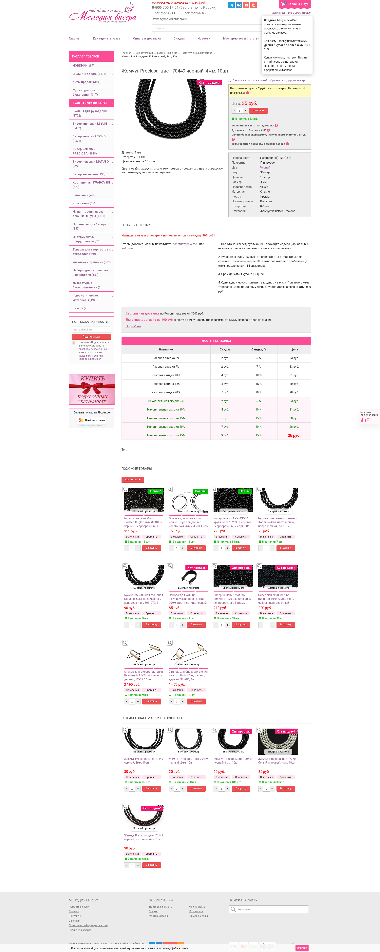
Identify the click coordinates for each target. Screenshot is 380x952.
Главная (74, 38)
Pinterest (253, 5)
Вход (291, 12)
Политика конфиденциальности (88, 925)
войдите (127, 248)
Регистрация (303, 12)
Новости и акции (79, 906)
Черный (265, 167)
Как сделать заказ (106, 38)
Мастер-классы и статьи (241, 38)
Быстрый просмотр (144, 511)
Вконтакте (239, 5)
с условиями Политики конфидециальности (92, 356)
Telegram (231, 5)
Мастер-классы (158, 915)
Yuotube (246, 5)
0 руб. (298, 4)
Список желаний (199, 915)
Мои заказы (279, 12)
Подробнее (133, 326)
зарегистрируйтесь (186, 244)
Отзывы (74, 911)
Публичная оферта (80, 929)
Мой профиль (197, 906)
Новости (204, 38)
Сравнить (369, 417)
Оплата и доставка (147, 38)
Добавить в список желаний (247, 80)
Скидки (179, 38)
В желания (132, 536)
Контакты (75, 915)
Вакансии (74, 920)
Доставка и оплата (160, 906)
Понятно (302, 947)
